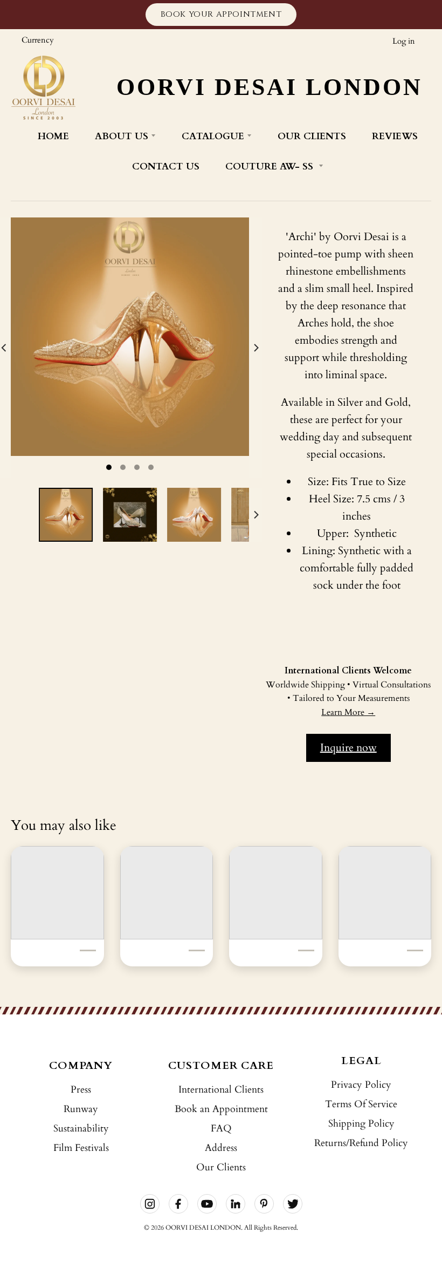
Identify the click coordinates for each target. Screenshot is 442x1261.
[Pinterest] (264, 1204)
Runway (81, 1109)
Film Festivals (81, 1148)
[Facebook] (178, 1204)
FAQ (221, 1128)
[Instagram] (150, 1204)
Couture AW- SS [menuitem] (270, 166)
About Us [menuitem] (121, 136)
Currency (38, 40)
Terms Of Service (361, 1104)
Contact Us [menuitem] (165, 166)
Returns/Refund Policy (361, 1143)
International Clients (221, 1089)
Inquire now (348, 747)
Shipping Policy (361, 1123)
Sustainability (81, 1128)
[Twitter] (292, 1204)
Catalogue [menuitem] (213, 136)
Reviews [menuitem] (395, 136)
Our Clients (221, 1167)
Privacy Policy (361, 1085)
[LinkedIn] (235, 1204)
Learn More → (348, 712)
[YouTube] (207, 1204)
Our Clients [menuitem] (312, 136)
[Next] (255, 347)
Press (81, 1089)
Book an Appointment (221, 1109)
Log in (403, 41)
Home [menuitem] (53, 136)
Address (221, 1148)
